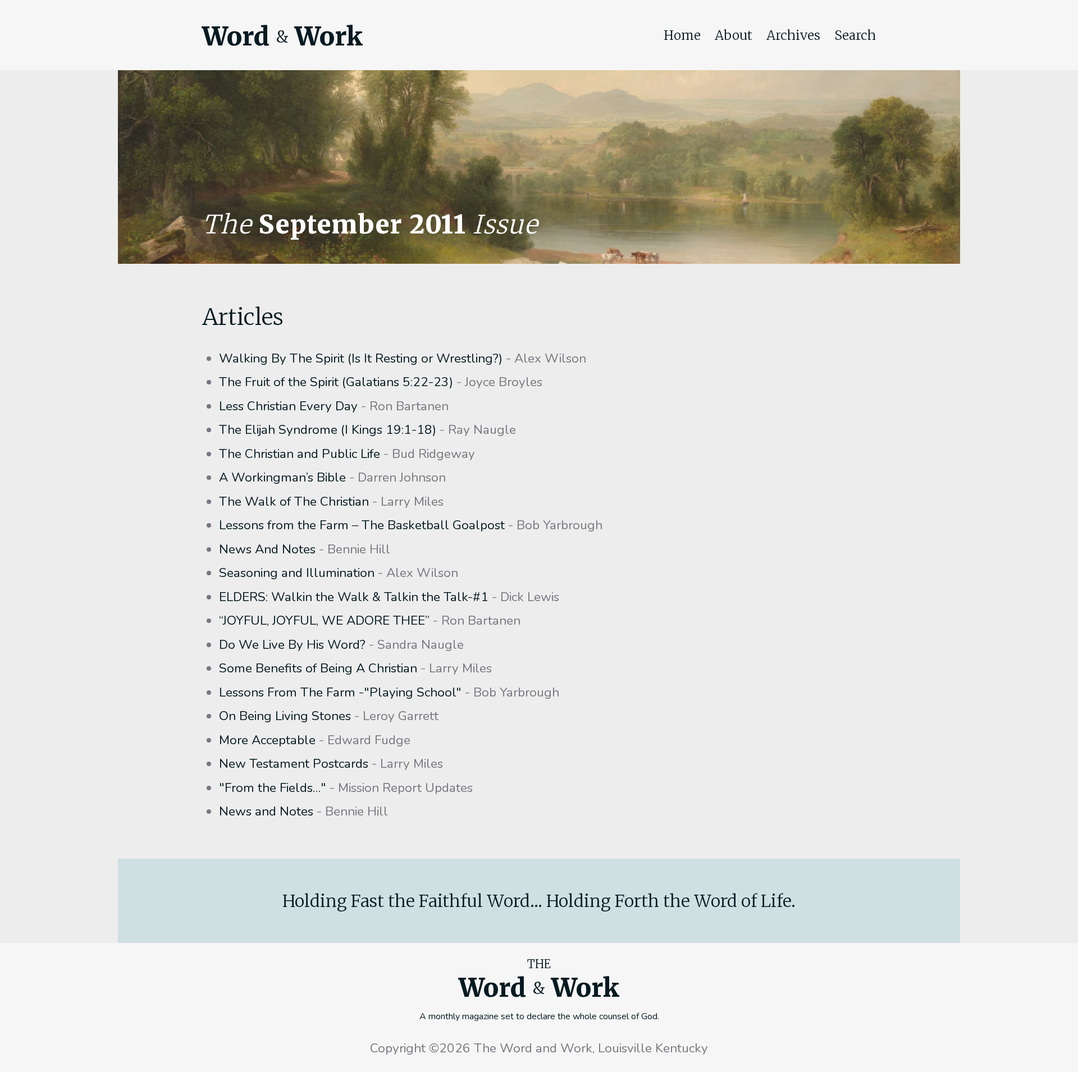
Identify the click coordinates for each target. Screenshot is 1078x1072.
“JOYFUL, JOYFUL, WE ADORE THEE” (324, 620)
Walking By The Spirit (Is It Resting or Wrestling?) (361, 358)
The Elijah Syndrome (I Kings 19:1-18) (327, 429)
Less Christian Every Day (288, 406)
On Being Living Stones (285, 716)
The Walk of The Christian (294, 501)
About (733, 35)
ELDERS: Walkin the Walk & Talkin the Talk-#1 (353, 597)
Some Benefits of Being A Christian (318, 668)
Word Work (282, 36)
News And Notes (267, 549)
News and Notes (266, 811)
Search (855, 35)
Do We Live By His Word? (292, 644)
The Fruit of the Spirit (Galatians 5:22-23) (336, 382)
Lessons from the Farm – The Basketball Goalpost (362, 525)
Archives (793, 35)
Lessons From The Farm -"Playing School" (340, 692)
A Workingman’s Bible (282, 477)
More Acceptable (267, 740)
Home (682, 35)
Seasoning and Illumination (296, 572)
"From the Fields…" (272, 787)
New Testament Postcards (293, 763)
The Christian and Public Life (299, 453)
